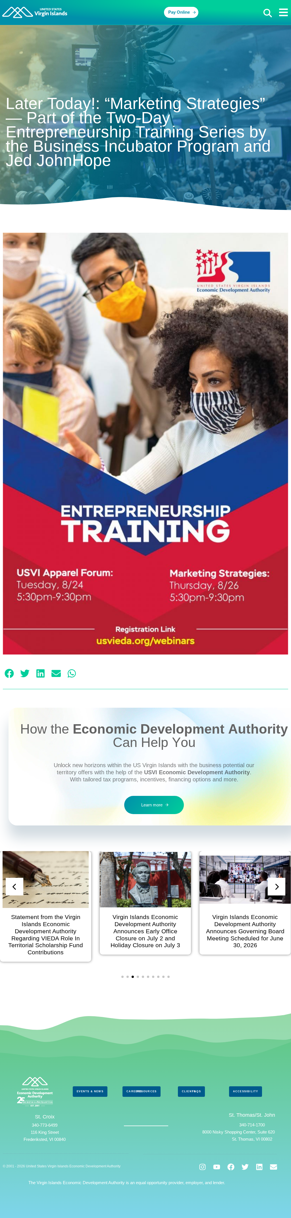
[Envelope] (273, 1166)
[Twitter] (245, 1166)
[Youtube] (216, 1166)
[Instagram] (202, 1166)
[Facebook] (230, 1166)
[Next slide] (276, 886)
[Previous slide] (14, 886)
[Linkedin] (259, 1166)
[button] (267, 13)
